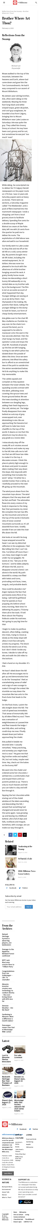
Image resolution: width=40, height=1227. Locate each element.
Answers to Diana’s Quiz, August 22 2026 (19, 1079)
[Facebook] (11, 835)
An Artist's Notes (18, 1143)
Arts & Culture (19, 1136)
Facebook (12, 888)
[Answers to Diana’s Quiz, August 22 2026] (19, 1071)
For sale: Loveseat (18, 1056)
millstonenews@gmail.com (12, 1134)
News (15, 1212)
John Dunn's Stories (19, 1150)
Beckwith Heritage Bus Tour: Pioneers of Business (7, 1080)
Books (17, 1147)
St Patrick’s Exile (25, 858)
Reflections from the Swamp (12, 11)
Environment (6, 1189)
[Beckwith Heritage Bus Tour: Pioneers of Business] (7, 1071)
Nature (4, 1195)
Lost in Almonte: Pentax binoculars (6, 1058)
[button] (36, 2)
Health (28, 1144)
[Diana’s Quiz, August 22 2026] (7, 1094)
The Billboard (29, 1219)
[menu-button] (4, 3)
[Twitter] (15, 835)
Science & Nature (6, 1181)
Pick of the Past (20, 1154)
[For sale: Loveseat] (19, 1049)
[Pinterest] (20, 835)
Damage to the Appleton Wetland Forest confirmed (8, 952)
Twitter (25, 888)
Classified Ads (18, 1219)
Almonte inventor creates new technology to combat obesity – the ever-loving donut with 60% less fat (8, 992)
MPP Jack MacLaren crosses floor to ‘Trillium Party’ (8, 963)
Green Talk (5, 1192)
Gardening (29, 1142)
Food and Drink (31, 1139)
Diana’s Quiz (18, 1222)
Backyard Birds (7, 1187)
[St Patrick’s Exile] (11, 862)
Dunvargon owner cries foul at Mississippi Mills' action (8, 1028)
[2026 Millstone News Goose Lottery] (11, 875)
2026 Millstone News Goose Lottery (26, 872)
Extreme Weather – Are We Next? (7, 1007)
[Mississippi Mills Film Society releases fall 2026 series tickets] (19, 1094)
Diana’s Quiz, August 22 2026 (7, 1102)
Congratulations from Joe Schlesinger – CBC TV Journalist (8, 975)
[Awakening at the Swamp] (11, 850)
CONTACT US (28, 1222)
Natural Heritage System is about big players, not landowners (6, 939)
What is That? (6, 1197)
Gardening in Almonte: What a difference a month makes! (7, 1017)
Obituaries (29, 1147)
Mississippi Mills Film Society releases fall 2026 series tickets (19, 1105)
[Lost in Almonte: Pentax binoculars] (7, 1049)
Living (29, 1134)
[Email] (25, 835)
